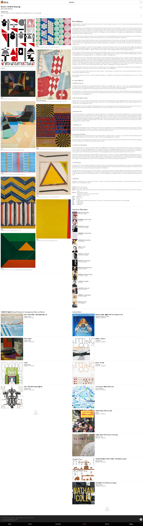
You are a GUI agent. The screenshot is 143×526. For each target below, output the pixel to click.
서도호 (25, 362)
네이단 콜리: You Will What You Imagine (105, 483)
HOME (9, 524)
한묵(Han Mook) (82, 302)
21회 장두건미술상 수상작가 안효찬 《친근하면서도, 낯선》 (111, 458)
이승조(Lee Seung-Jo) (83, 253)
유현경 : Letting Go (100, 338)
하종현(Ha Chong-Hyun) (84, 295)
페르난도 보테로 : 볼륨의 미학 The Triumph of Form (109, 314)
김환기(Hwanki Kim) (83, 212)
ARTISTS (30, 524)
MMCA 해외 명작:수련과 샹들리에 (33, 386)
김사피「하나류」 (100, 362)
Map (2, 15)
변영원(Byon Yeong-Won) (84, 233)
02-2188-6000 (79, 204)
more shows (36, 413)
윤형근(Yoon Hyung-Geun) (85, 267)
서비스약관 (27, 517)
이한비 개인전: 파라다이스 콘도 (103, 410)
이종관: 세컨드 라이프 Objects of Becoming (106, 434)
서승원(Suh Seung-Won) (84, 240)
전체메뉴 (141, 2)
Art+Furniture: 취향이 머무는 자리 (104, 386)
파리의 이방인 (27, 338)
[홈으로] (5, 2)
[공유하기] (141, 6)
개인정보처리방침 (19, 517)
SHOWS (84, 524)
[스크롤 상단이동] (141, 518)
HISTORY (107, 524)
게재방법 (131, 524)
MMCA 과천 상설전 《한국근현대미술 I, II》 (36, 314)
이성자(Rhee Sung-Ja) (83, 288)
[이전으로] (2, 518)
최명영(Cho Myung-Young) (85, 274)
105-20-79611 (15, 519)
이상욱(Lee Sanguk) (83, 281)
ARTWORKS (58, 524)
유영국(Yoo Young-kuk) (84, 260)
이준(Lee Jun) (81, 247)
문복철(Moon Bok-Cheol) (84, 219)
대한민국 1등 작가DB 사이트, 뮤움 (7, 517)
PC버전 (32, 517)
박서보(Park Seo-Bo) (83, 226)
